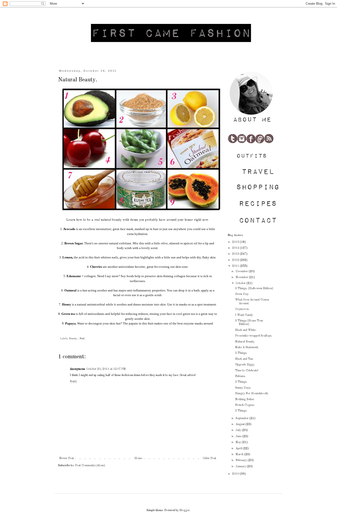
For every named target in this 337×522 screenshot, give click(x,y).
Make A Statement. (247, 347)
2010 (236, 473)
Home (138, 458)
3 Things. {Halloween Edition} (254, 288)
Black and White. (245, 330)
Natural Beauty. (245, 341)
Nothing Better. (245, 399)
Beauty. (73, 338)
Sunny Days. (243, 387)
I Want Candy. (244, 315)
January (241, 466)
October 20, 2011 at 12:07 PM (106, 369)
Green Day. (242, 294)
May (239, 442)
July (239, 430)
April (239, 448)
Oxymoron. (242, 309)
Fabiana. (240, 376)
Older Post (209, 458)
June (239, 436)
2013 (236, 253)
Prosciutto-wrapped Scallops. (253, 335)
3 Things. (241, 353)
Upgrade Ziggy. (245, 364)
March (240, 454)
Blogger (184, 510)
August (240, 424)
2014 (236, 248)
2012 (236, 260)
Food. (82, 338)
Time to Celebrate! (246, 370)
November (242, 277)
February (242, 460)
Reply (73, 381)
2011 (236, 266)
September (242, 418)
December (242, 271)
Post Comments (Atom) (90, 465)
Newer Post (66, 458)
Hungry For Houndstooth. (252, 393)
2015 (236, 242)
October (241, 283)
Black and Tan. (244, 359)
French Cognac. (245, 405)
